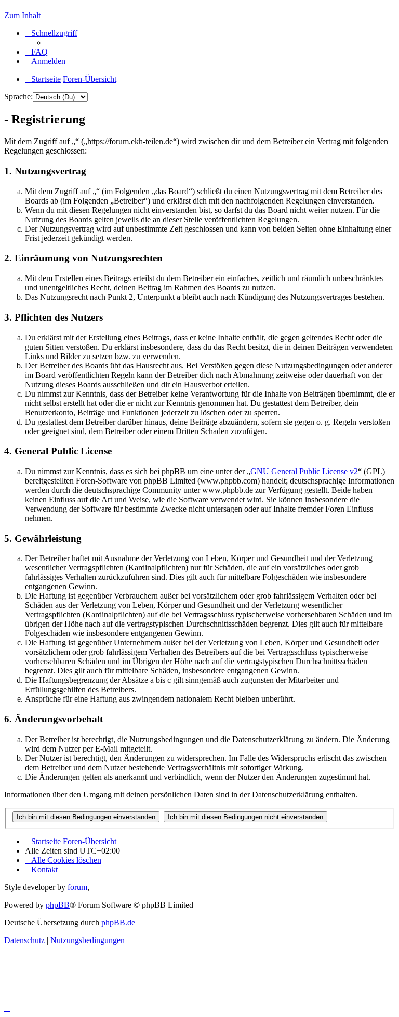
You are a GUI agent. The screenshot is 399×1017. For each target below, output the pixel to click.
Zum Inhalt (22, 15)
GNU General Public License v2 (304, 471)
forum (77, 887)
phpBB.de (118, 922)
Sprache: (18, 96)
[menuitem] (36, 51)
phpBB (58, 904)
